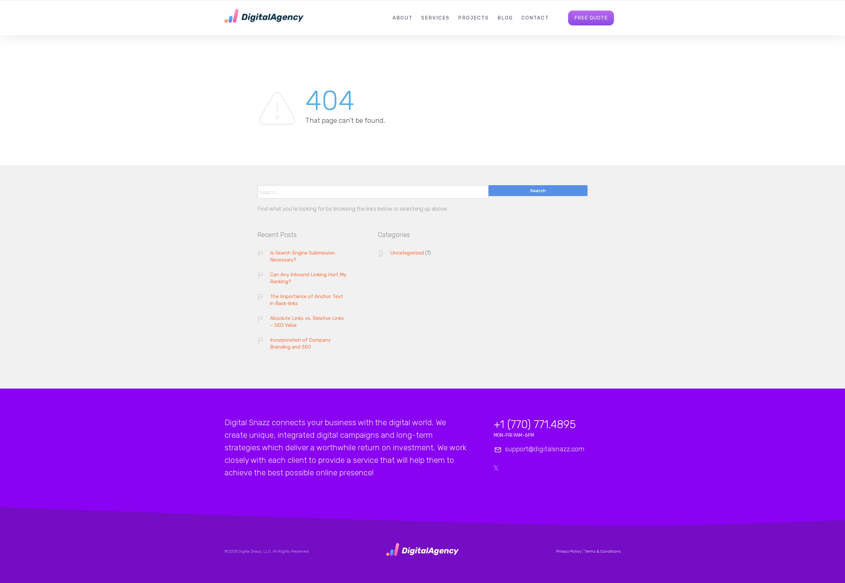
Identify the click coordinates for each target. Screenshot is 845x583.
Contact (535, 18)
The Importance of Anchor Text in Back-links (306, 299)
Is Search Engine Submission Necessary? (302, 256)
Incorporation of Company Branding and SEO (300, 343)
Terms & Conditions (602, 551)
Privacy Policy (568, 551)
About (402, 18)
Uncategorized (407, 253)
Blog (505, 18)
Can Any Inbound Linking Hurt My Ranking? (308, 278)
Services (435, 18)
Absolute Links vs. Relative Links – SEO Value (307, 321)
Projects (473, 18)
